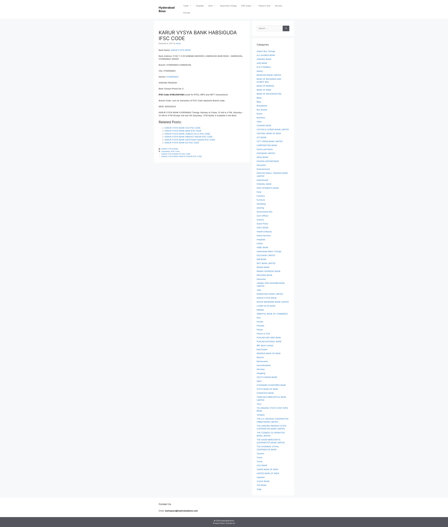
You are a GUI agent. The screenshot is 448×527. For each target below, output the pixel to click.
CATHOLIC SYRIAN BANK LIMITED (273, 129)
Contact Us (230, 523)
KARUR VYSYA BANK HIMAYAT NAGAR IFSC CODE (181, 156)
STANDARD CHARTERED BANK (271, 385)
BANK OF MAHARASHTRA (269, 94)
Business (261, 117)
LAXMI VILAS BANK (266, 306)
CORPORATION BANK (267, 145)
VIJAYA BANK (263, 481)
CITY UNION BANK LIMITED (270, 141)
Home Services (264, 235)
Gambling (261, 204)
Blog (259, 102)
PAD (259, 318)
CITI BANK (261, 137)
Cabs (259, 121)
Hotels (260, 243)
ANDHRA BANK (264, 59)
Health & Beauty (264, 231)
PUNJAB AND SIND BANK (269, 337)
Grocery (260, 220)
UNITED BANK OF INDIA (268, 473)
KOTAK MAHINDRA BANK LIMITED (273, 302)
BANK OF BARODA (265, 86)
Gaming (260, 208)
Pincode (186, 13)
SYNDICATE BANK (265, 393)
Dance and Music (265, 149)
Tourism (260, 453)
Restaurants (262, 361)
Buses (259, 113)
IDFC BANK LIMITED (266, 263)
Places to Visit (264, 6)
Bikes (259, 98)
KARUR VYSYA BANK (181, 50)
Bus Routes (262, 110)
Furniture (261, 200)
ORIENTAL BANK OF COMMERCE (272, 314)
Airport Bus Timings (228, 6)
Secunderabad (264, 365)
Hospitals (200, 6)
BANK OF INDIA (264, 90)
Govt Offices (262, 216)
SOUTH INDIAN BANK (267, 377)
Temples (261, 415)
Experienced (262, 180)
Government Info (264, 212)
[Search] (286, 28)
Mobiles (260, 310)
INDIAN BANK (263, 267)
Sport (259, 381)
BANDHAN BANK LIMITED (269, 75)
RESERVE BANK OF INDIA (269, 353)
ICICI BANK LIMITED (266, 255)
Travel (185, 6)
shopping (261, 373)
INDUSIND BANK (264, 275)
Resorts (260, 357)
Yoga (259, 489)
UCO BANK (262, 465)
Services (278, 6)
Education (261, 165)
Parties (260, 322)
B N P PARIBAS (264, 67)
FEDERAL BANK (264, 184)
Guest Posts (262, 224)
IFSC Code (175, 151)
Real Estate (262, 349)
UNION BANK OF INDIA (267, 469)
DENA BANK (262, 157)
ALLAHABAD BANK (266, 55)
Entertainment (263, 169)
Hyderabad (165, 151)
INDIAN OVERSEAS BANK (268, 271)
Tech (259, 404)
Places (260, 329)
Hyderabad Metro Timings (269, 251)
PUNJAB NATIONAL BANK (269, 341)
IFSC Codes (246, 6)
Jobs (259, 290)
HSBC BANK (262, 247)
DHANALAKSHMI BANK (268, 161)
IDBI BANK (261, 259)
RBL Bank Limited (265, 345)
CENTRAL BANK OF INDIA (269, 133)
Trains (259, 457)
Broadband (262, 106)
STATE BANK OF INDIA (267, 389)
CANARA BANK (264, 125)
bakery (260, 71)
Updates (261, 477)
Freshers (261, 196)
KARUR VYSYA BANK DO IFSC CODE (175, 154)
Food (210, 6)
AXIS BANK (262, 63)
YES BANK (261, 485)
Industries (261, 279)
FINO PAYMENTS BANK (268, 188)
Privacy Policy (218, 523)
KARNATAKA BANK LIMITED (270, 294)
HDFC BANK (262, 227)
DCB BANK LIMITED (266, 153)
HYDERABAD (172, 77)
